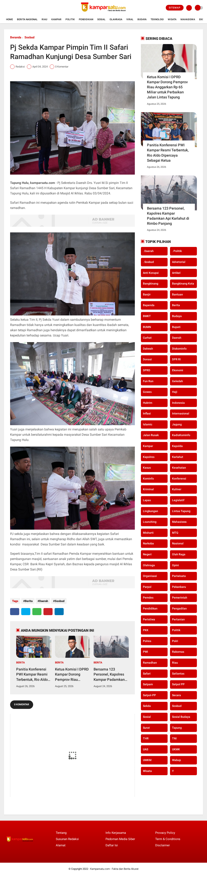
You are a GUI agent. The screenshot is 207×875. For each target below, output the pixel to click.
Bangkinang (150, 283)
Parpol (147, 586)
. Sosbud (148, 262)
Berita (29, 601)
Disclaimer (162, 845)
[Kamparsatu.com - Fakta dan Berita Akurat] (103, 13)
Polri (175, 641)
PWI (145, 651)
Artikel (176, 272)
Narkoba (148, 543)
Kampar (56, 19)
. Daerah (148, 251)
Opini (175, 565)
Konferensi (179, 478)
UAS (145, 749)
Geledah (177, 381)
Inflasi (147, 413)
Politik (70, 19)
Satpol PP (178, 684)
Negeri (147, 554)
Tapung (177, 727)
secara (176, 695)
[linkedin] (59, 611)
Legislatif (178, 500)
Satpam (148, 684)
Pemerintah (179, 597)
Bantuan (177, 294)
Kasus (147, 467)
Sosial (101, 19)
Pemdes (148, 597)
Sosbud (29, 37)
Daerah (43, 601)
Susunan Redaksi (67, 839)
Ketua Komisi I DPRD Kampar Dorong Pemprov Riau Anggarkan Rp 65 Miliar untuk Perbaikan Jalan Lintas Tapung (72, 674)
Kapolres (148, 457)
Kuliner (176, 489)
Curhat (147, 337)
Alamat (60, 845)
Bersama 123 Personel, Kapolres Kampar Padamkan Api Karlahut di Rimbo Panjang (109, 674)
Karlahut (177, 457)
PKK (145, 630)
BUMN (147, 327)
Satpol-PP (149, 695)
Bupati (176, 327)
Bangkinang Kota (183, 283)
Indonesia (178, 402)
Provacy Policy (165, 833)
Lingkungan (150, 511)
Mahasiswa (188, 19)
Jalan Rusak (151, 435)
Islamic (147, 424)
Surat (146, 727)
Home (9, 19)
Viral (129, 19)
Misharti (148, 532)
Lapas (147, 500)
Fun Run (148, 381)
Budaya (142, 19)
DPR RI (176, 359)
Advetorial (178, 262)
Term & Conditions (167, 839)
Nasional (178, 543)
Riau (44, 19)
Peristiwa (149, 619)
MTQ (175, 532)
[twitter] (25, 611)
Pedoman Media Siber (120, 839)
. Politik (177, 251)
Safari (147, 673)
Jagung (177, 424)
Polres (147, 641)
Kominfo (148, 478)
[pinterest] (48, 611)
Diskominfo (179, 348)
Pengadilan (179, 608)
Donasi (147, 359)
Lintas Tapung (181, 511)
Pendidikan (86, 19)
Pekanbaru (179, 586)
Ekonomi (177, 370)
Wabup (176, 760)
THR (146, 738)
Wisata (172, 19)
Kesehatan (179, 467)
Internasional (180, 413)
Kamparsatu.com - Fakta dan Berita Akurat (114, 868)
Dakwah (148, 348)
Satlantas (178, 673)
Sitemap (175, 7)
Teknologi (157, 19)
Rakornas (178, 651)
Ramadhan (150, 662)
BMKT (147, 316)
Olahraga (116, 19)
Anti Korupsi (151, 272)
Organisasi (150, 576)
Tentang (61, 833)
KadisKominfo (181, 435)
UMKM (147, 760)
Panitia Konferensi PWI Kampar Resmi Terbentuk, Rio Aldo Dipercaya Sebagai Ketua (32, 674)
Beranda (15, 37)
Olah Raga (178, 554)
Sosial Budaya (181, 716)
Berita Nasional (27, 19)
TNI (174, 738)
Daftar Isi (112, 845)
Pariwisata (179, 576)
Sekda (147, 705)
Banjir (147, 294)
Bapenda (148, 305)
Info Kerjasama (116, 833)
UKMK (176, 749)
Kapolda (177, 446)
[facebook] (14, 611)
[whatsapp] (36, 611)
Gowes (147, 391)
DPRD (146, 370)
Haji (174, 391)
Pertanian (178, 619)
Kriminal (148, 489)
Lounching (149, 521)
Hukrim (147, 402)
